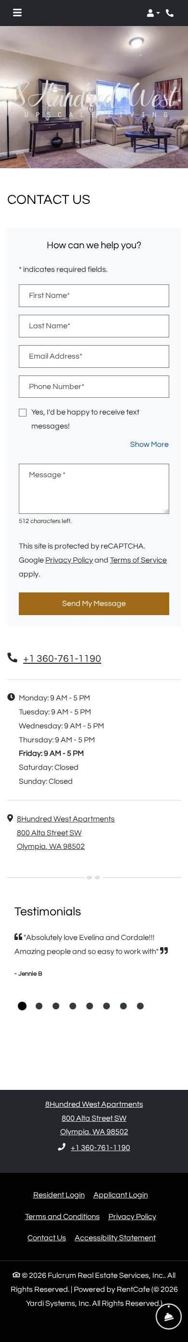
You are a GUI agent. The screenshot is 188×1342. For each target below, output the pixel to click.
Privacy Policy (69, 560)
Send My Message (94, 603)
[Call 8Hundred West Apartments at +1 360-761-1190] (170, 13)
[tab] (22, 1006)
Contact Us (46, 1238)
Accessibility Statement (115, 1238)
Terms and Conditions (62, 1216)
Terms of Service (138, 560)
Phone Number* (56, 386)
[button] (153, 13)
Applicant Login (121, 1195)
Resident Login (59, 1195)
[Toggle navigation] (17, 13)
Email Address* (55, 356)
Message (47, 475)
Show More (149, 444)
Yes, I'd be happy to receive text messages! (85, 419)
